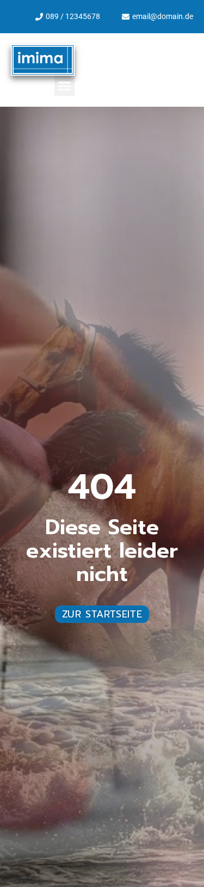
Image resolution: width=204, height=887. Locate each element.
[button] (64, 86)
